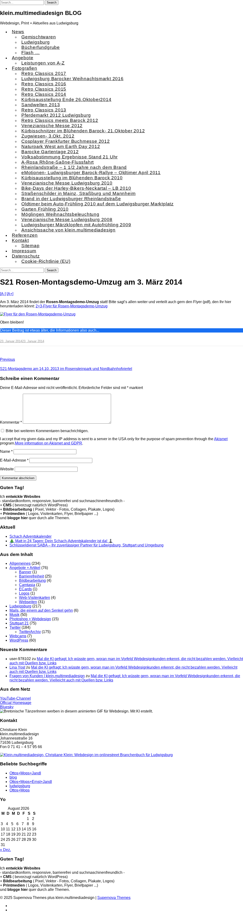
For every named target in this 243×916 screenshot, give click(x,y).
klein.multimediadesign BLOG (41, 13)
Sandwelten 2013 (40, 104)
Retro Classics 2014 (43, 94)
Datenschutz (26, 256)
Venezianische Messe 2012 (52, 125)
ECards (25, 589)
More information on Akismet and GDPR (48, 443)
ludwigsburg (19, 786)
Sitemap (30, 245)
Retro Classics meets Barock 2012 (59, 120)
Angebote (22, 57)
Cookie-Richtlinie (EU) (45, 261)
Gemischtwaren (38, 36)
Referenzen (25, 235)
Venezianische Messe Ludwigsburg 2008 (66, 219)
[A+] (10, 294)
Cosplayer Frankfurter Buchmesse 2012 (65, 141)
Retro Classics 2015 (43, 89)
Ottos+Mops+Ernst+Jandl (30, 782)
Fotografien (24, 68)
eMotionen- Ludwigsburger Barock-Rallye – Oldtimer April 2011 (91, 172)
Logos (24, 593)
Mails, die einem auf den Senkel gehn (41, 610)
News (18, 31)
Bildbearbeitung (32, 580)
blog (13, 777)
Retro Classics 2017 (43, 73)
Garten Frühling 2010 (45, 209)
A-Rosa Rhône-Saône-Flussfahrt (57, 162)
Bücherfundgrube (40, 47)
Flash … (30, 52)
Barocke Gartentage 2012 (50, 151)
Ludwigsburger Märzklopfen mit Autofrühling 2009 (76, 224)
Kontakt (20, 240)
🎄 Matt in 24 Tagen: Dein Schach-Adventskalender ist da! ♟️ (61, 541)
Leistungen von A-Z (43, 62)
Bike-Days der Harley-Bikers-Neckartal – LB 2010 (76, 188)
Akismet (221, 439)
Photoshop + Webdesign (30, 619)
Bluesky (7, 707)
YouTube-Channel (15, 698)
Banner (25, 572)
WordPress (18, 640)
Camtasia (27, 585)
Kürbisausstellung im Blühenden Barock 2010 (72, 177)
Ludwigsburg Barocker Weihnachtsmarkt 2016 (72, 78)
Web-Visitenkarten (34, 598)
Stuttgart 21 (19, 623)
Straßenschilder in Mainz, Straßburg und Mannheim (78, 193)
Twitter (15, 627)
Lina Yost (17, 667)
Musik (14, 615)
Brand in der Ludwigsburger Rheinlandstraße (71, 198)
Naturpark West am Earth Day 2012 (60, 146)
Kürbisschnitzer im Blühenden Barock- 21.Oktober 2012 (83, 130)
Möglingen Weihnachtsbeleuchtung (60, 214)
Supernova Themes (114, 898)
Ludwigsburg (35, 42)
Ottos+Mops (19, 790)
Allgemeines (20, 563)
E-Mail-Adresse (14, 460)
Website (7, 469)
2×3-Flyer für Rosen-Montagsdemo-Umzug (71, 306)
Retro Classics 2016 (43, 83)
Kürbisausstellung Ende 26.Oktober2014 (66, 99)
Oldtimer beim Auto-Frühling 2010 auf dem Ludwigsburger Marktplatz (97, 203)
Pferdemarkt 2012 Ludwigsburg (56, 115)
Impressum (24, 250)
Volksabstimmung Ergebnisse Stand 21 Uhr (69, 156)
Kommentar (11, 422)
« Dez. (5, 850)
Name (6, 451)
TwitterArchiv (30, 632)
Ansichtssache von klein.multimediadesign (68, 229)
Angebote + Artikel (24, 568)
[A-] (3, 294)
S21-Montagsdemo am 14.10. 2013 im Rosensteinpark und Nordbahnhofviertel (66, 369)
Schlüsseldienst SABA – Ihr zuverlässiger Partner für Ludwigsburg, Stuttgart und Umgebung (86, 545)
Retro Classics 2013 (43, 109)
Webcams (17, 636)
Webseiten (28, 602)
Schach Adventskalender (30, 536)
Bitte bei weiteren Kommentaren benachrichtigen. (47, 431)
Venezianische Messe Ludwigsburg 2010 (66, 182)
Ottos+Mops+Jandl (25, 773)
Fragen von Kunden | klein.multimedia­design (47, 676)
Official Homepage (15, 703)
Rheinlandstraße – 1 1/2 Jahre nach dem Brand (74, 167)
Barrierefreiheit (31, 576)
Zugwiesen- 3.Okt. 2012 (48, 136)
